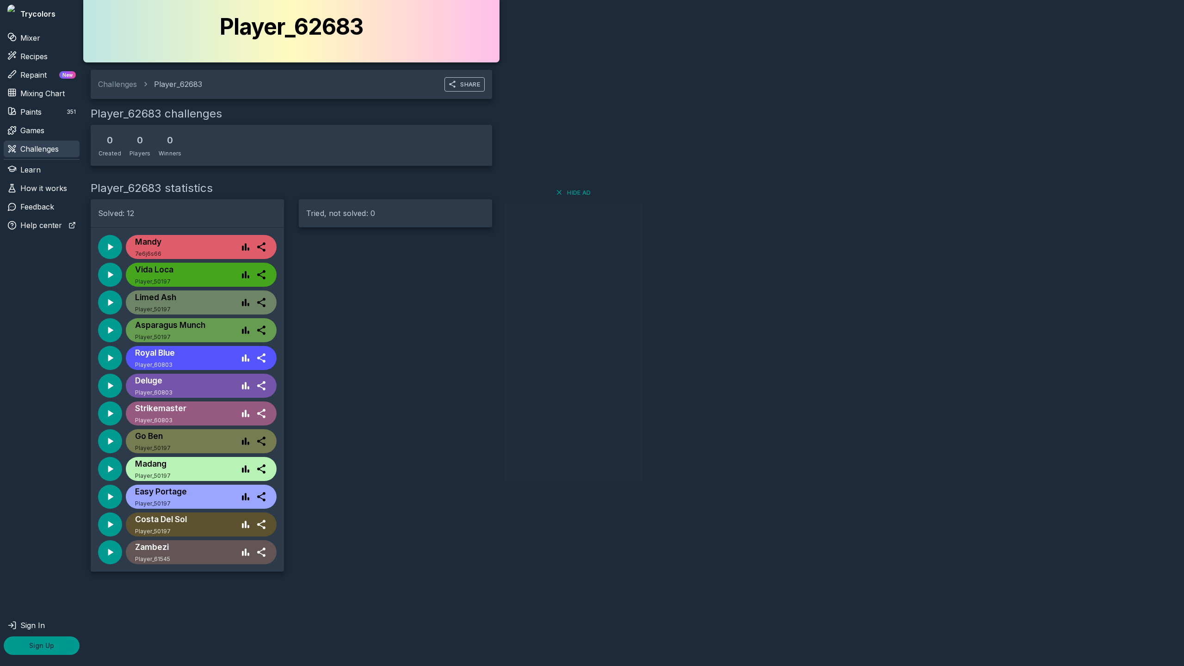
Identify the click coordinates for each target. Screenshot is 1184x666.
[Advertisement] (573, 342)
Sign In (32, 625)
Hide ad (579, 192)
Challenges (39, 149)
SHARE (470, 84)
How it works (43, 188)
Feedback (37, 206)
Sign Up (41, 645)
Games (32, 130)
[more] (261, 247)
